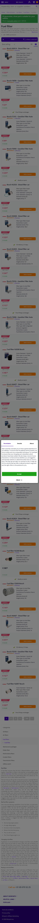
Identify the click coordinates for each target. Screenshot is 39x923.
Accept (19, 474)
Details (19, 443)
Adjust (18, 480)
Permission (7, 443)
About (32, 443)
